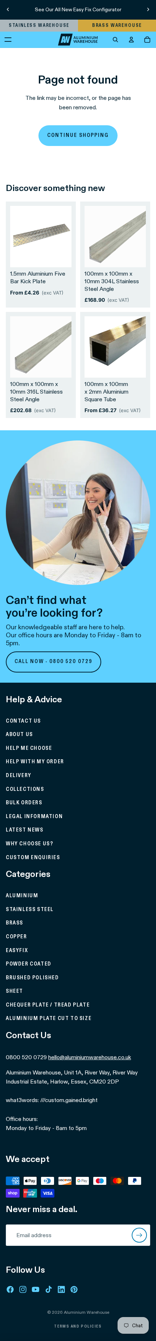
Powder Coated (29, 964)
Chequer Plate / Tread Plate (48, 1005)
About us (19, 734)
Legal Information (34, 817)
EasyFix (17, 950)
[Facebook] (10, 1289)
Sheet (14, 991)
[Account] (131, 40)
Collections (25, 789)
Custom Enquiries (33, 857)
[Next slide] (148, 9)
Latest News (25, 830)
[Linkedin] (61, 1289)
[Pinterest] (74, 1289)
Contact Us (23, 721)
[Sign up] (139, 1235)
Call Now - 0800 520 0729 (54, 662)
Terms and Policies (78, 1326)
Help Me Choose (29, 748)
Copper (16, 937)
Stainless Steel (30, 910)
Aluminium (22, 896)
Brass (14, 923)
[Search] (115, 40)
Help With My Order (35, 762)
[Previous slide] (8, 9)
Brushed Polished (32, 978)
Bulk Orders (24, 803)
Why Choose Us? (29, 844)
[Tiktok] (48, 1289)
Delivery (19, 776)
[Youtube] (35, 1289)
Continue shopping (78, 135)
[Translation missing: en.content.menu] (8, 39)
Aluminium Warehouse (86, 1312)
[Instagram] (23, 1289)
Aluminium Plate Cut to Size (48, 1018)
